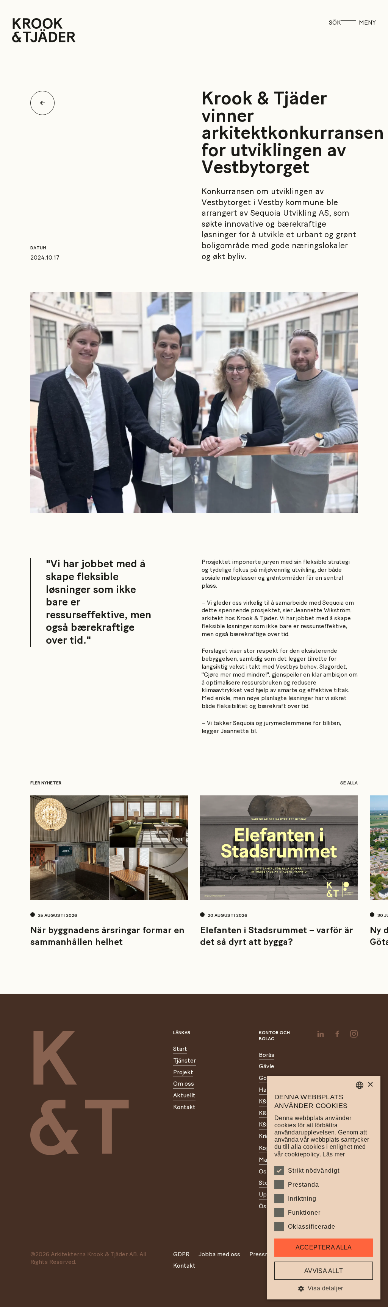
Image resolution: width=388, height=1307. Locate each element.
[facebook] (337, 1034)
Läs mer (333, 1154)
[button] (323, 1288)
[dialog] (323, 1187)
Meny (367, 23)
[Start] (21, 30)
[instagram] (354, 1034)
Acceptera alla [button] (324, 1247)
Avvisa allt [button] (323, 1271)
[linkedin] (320, 1034)
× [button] (370, 1085)
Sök (335, 23)
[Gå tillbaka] (45, 103)
